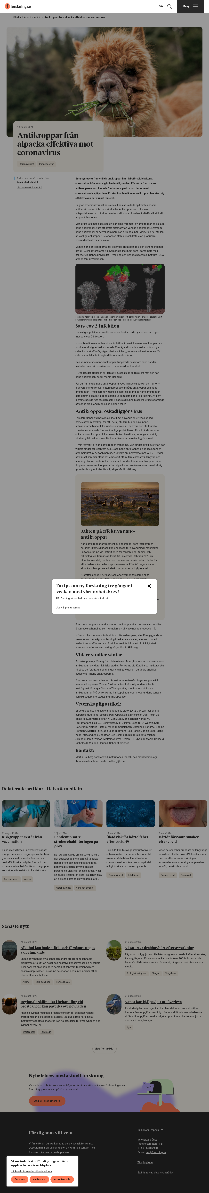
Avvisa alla (39, 1179)
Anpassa (20, 1179)
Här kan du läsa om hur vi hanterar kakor (31, 1171)
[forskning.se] (15, 6)
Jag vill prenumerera (68, 607)
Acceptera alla (62, 1179)
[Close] (149, 586)
